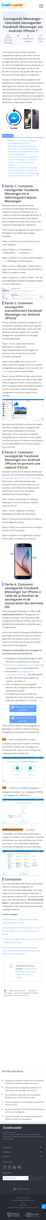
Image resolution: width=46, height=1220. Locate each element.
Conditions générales (23, 1198)
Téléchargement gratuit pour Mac (25, 719)
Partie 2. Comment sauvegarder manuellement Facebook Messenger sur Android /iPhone (23, 151)
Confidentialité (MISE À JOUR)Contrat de (23, 1200)
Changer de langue (23, 1189)
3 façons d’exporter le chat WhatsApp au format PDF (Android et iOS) (24, 1103)
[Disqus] (24, 1034)
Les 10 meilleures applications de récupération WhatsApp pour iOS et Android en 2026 (22, 1096)
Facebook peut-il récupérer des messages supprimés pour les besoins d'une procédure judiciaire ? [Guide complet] (21, 950)
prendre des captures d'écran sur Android (20, 478)
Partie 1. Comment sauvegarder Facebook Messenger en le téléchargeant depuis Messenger (23, 143)
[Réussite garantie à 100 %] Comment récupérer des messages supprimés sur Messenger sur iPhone (22, 930)
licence (23, 1203)
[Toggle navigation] (41, 6)
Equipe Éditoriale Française (8, 40)
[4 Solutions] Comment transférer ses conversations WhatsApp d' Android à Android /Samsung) (24, 1081)
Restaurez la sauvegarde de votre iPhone (23, 665)
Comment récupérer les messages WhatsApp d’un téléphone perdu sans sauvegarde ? (24, 1117)
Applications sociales (28, 40)
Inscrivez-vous (36, 1178)
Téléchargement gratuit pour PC (24, 708)
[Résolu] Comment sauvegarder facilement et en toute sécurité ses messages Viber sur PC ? (23, 1089)
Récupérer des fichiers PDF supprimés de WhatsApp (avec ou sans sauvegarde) (24, 1110)
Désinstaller (23, 1205)
